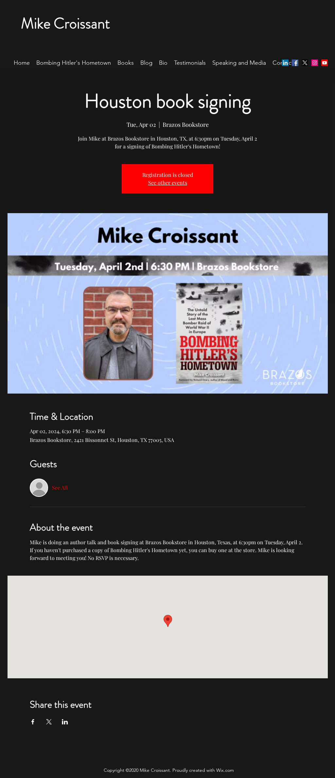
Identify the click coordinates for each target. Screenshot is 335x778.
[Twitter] (305, 62)
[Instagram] (314, 62)
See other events (167, 182)
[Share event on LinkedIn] (65, 721)
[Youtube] (324, 62)
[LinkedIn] (285, 62)
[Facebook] (295, 62)
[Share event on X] (49, 721)
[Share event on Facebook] (33, 721)
